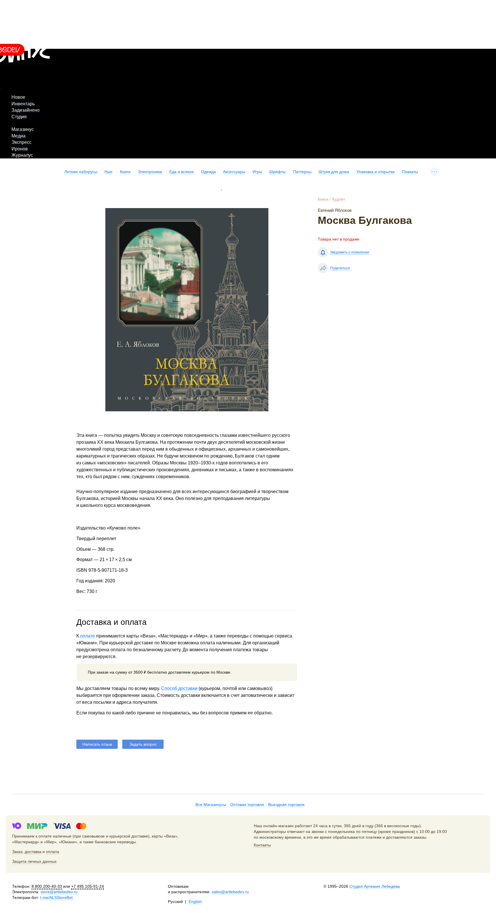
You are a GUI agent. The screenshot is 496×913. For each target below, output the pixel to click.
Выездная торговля (286, 804)
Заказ (17, 851)
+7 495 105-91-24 (87, 886)
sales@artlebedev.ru (230, 891)
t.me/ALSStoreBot (56, 897)
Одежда (208, 171)
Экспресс (21, 142)
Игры (257, 171)
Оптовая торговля (247, 804)
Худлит (338, 199)
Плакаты (410, 171)
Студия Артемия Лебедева (374, 886)
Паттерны (302, 171)
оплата (52, 851)
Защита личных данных (34, 861)
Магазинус (22, 129)
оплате (87, 635)
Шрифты (277, 171)
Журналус (22, 155)
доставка (33, 851)
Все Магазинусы (210, 804)
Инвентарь (23, 103)
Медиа (18, 135)
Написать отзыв (97, 744)
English (195, 901)
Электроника (150, 171)
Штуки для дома (334, 171)
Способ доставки (179, 688)
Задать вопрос (143, 744)
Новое (18, 97)
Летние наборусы (80, 171)
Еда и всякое (181, 171)
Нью (108, 171)
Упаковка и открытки (375, 171)
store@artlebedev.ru (59, 891)
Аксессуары (234, 171)
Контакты (262, 845)
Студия (19, 116)
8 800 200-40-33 (47, 886)
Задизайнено (25, 110)
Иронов (19, 148)
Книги (125, 171)
